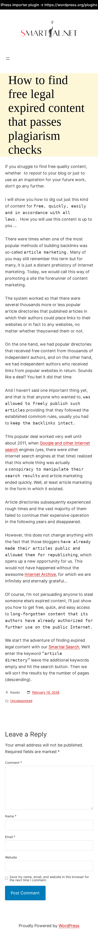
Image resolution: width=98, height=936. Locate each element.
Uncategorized (21, 701)
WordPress (69, 925)
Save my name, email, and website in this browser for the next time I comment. (49, 878)
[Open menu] (7, 58)
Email (10, 837)
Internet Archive (40, 574)
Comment (13, 762)
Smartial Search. (64, 646)
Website (11, 857)
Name (10, 816)
